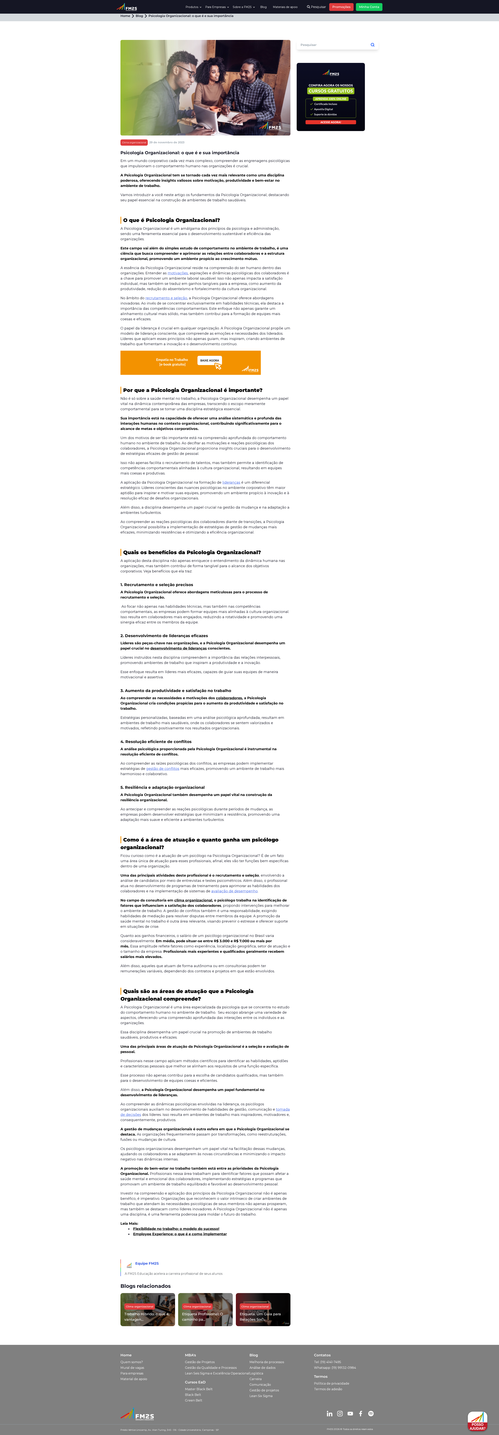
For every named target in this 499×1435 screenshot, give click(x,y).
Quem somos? (131, 1362)
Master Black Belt (199, 1389)
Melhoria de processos (267, 1362)
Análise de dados (262, 1368)
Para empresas (131, 1373)
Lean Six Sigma (261, 1396)
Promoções (341, 7)
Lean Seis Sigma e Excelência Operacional (217, 1373)
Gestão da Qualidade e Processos (211, 1368)
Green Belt (193, 1400)
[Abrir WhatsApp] (10, 1425)
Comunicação (260, 1385)
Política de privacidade (331, 1383)
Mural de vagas (132, 1368)
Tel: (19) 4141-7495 (327, 1362)
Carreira (256, 1379)
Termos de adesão (328, 1389)
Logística (256, 1373)
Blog (263, 7)
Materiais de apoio (285, 7)
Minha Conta (369, 7)
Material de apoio (133, 1379)
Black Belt (193, 1395)
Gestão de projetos (264, 1390)
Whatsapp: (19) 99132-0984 (335, 1368)
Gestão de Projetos (200, 1362)
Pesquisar (318, 7)
